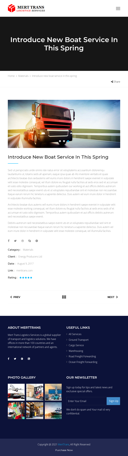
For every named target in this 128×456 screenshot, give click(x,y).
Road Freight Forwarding (82, 356)
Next (111, 297)
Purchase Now (64, 450)
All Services (75, 334)
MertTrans (63, 444)
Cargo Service (76, 345)
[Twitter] (15, 358)
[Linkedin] (28, 358)
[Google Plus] (22, 358)
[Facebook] (8, 358)
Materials (28, 249)
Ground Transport (79, 339)
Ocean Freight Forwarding (83, 362)
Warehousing (76, 351)
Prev (16, 297)
